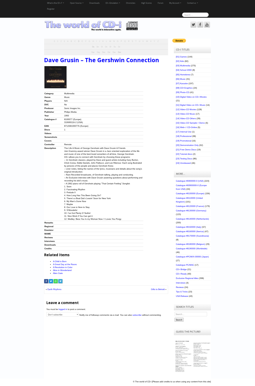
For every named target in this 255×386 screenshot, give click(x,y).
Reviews (180, 287)
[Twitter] (51, 281)
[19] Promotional (183, 141)
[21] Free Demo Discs (186, 149)
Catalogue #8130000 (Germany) (191, 210)
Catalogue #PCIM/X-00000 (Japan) (192, 256)
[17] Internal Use (183, 132)
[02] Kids (180, 61)
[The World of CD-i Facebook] (200, 25)
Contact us (192, 2)
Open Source (76, 2)
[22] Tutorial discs (184, 154)
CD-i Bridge (181, 269)
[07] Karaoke (182, 83)
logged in (63, 309)
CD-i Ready (181, 274)
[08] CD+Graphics (184, 88)
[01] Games (181, 57)
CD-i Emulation (112, 2)
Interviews (180, 283)
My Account (174, 2)
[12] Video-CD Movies (186, 109)
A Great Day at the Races (65, 264)
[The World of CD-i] (92, 26)
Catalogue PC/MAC (185, 265)
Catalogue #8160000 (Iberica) (190, 231)
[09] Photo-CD (182, 92)
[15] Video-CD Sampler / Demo (190, 123)
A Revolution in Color (62, 267)
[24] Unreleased (183, 163)
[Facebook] (46, 281)
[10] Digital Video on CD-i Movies (191, 97)
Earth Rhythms (54, 289)
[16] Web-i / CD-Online (186, 127)
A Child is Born (60, 261)
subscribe (137, 315)
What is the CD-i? (55, 2)
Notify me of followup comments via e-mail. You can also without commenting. (120, 315)
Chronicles (130, 2)
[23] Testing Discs (184, 158)
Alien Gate (58, 273)
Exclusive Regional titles (187, 278)
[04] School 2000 (184, 70)
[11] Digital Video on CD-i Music (190, 105)
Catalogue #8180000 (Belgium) (190, 244)
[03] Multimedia (183, 65)
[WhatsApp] (56, 281)
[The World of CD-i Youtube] (207, 25)
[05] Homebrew (183, 74)
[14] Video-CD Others (186, 118)
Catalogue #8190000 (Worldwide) (191, 248)
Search (179, 319)
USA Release (182, 296)
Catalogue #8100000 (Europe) (190, 193)
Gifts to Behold (158, 289)
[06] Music (180, 79)
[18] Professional (184, 136)
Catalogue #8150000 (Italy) (188, 227)
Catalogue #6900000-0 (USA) (190, 181)
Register (51, 8)
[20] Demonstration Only (187, 145)
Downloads (94, 2)
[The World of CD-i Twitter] (193, 25)
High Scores (146, 2)
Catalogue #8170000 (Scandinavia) (192, 236)
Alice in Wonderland (62, 270)
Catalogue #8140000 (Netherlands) (192, 219)
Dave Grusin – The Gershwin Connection (101, 60)
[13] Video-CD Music (185, 114)
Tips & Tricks (182, 291)
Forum (160, 2)
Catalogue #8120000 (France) (190, 206)
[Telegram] (60, 281)
